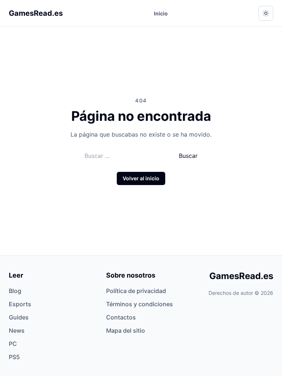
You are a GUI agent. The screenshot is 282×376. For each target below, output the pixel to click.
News (17, 330)
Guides (19, 317)
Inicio (161, 13)
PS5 (14, 357)
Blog (15, 290)
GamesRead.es (36, 13)
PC (13, 343)
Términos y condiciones (139, 304)
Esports (20, 304)
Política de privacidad (136, 290)
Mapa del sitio (125, 330)
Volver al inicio (141, 178)
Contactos (121, 317)
